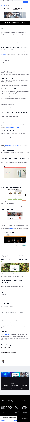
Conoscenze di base (24, 408)
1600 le (3, 152)
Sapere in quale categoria (3, 54)
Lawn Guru (5, 73)
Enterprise (2, 413)
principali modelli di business (11, 42)
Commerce (3, 0)
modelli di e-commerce (6, 334)
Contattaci (16, 412)
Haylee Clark (6, 28)
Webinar (23, 401)
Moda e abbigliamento (10, 407)
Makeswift (12, 0)
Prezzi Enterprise (2, 400)
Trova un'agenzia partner (10, 400)
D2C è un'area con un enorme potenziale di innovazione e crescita (13, 127)
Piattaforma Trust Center (17, 411)
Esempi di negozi (16, 399)
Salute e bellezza (9, 408)
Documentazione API (24, 411)
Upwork (4, 93)
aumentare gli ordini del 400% (20, 273)
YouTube (26, 417)
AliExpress (13, 146)
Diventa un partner (9, 399)
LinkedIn (24, 417)
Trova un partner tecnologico (10, 401)
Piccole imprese (2, 412)
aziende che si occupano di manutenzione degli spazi (23, 73)
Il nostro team (16, 408)
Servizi (1, 399)
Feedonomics (8, 0)
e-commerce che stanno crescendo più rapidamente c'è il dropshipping (11, 145)
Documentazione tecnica (24, 412)
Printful (15, 146)
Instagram (28, 417)
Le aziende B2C (2, 59)
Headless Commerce (3, 408)
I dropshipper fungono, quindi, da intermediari (21, 146)
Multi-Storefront (2, 407)
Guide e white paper (24, 400)
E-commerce (4, 5)
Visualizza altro (15, 355)
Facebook (22, 417)
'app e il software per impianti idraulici (5, 75)
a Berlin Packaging (23, 224)
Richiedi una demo (2, 401)
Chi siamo (16, 407)
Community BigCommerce (24, 407)
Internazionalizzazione (3, 411)
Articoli (1, 5)
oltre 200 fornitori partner (11, 228)
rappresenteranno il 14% (16, 36)
